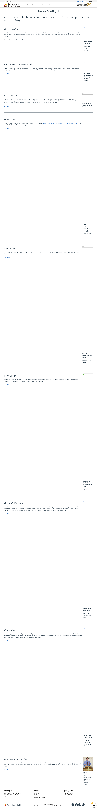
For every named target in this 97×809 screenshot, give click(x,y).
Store (28, 5)
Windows (36, 793)
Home (24, 5)
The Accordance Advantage (11, 794)
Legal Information (68, 794)
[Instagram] (76, 804)
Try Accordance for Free (10, 796)
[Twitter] (83, 804)
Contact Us (67, 791)
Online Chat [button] (80, 1)
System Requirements (40, 797)
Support (51, 5)
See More (7, 73)
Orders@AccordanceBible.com (41, 805)
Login (85, 1)
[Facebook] (73, 804)
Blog (33, 5)
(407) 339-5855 (7, 1)
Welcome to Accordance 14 (11, 791)
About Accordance (69, 790)
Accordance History (69, 793)
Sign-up (90, 1)
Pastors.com (30, 40)
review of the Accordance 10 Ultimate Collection (63, 123)
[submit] (73, 5)
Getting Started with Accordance (12, 793)
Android (36, 794)
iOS (35, 796)
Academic (38, 5)
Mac (35, 791)
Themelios (46, 123)
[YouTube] (79, 804)
